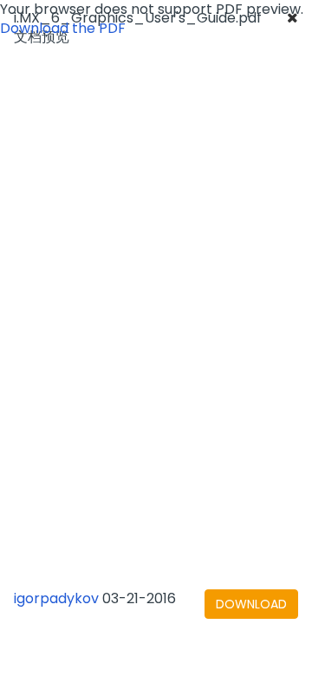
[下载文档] (251, 604)
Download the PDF (63, 28)
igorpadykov (56, 598)
